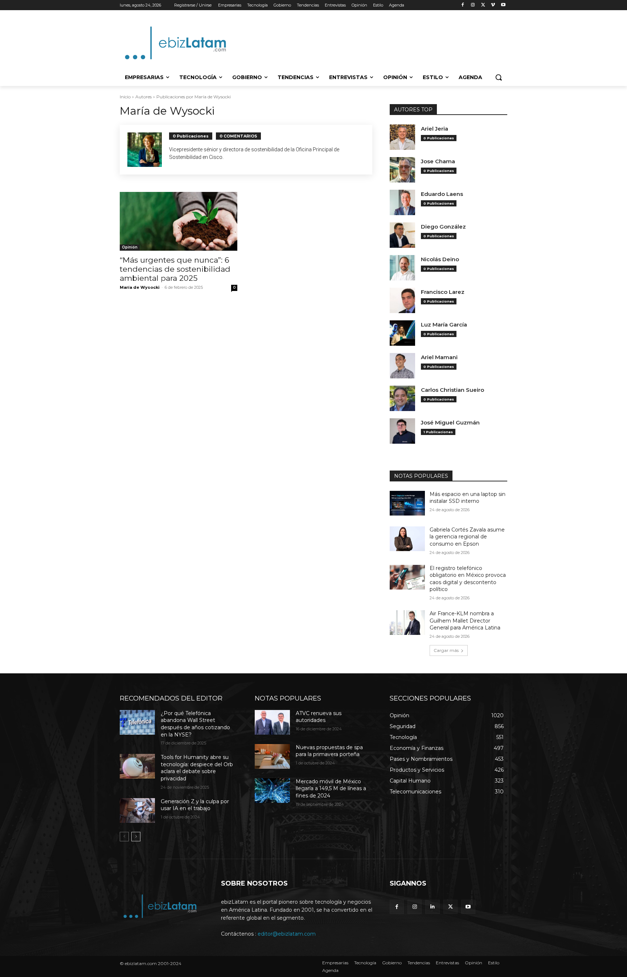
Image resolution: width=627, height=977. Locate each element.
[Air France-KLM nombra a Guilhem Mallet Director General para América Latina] (407, 622)
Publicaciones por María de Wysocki (193, 96)
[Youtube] (503, 5)
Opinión (130, 247)
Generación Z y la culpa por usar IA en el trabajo (195, 805)
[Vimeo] (493, 5)
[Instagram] (473, 5)
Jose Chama (438, 161)
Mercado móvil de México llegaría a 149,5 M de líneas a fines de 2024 (331, 788)
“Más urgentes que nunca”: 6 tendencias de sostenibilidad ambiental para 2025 (175, 269)
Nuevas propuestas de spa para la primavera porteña (329, 751)
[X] (483, 5)
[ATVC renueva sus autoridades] (272, 722)
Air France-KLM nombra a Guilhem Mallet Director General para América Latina (465, 620)
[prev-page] (124, 836)
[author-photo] (148, 149)
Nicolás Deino (440, 259)
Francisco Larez (442, 292)
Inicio (125, 96)
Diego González (443, 226)
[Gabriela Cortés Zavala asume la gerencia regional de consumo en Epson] (407, 538)
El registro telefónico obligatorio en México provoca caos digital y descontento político (468, 579)
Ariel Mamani (439, 357)
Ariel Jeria (434, 129)
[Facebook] (463, 5)
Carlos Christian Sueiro (452, 390)
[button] (498, 77)
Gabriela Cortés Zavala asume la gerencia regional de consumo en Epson (467, 536)
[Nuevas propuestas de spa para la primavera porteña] (272, 756)
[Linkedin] (432, 907)
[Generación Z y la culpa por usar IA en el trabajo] (137, 810)
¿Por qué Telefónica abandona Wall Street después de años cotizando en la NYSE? (195, 724)
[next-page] (135, 836)
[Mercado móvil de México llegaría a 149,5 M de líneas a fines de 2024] (272, 790)
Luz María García (444, 324)
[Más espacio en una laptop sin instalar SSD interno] (407, 503)
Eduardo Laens (442, 194)
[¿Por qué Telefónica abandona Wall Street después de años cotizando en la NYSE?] (137, 722)
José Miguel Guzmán (450, 422)
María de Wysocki (140, 287)
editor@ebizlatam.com (287, 934)
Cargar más (446, 650)
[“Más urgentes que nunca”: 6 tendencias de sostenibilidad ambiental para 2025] (178, 221)
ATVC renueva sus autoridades (318, 717)
